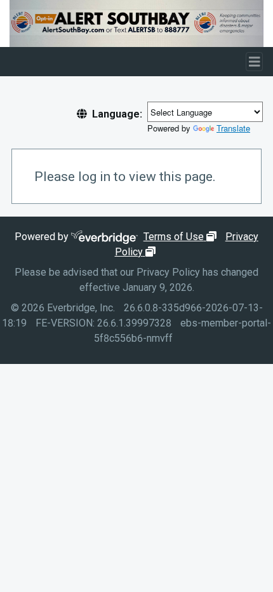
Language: (117, 114)
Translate (233, 128)
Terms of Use (181, 237)
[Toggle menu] (254, 62)
